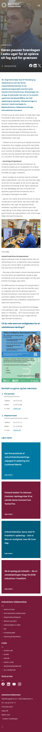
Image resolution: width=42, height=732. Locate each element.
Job (5, 629)
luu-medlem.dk (9, 670)
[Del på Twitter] (39, 66)
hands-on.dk (9, 662)
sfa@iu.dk (17, 430)
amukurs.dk (8, 651)
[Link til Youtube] (14, 685)
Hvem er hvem (9, 609)
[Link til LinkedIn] (8, 685)
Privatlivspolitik (9, 633)
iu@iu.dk (5, 711)
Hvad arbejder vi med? (12, 625)
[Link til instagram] (19, 685)
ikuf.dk (6, 654)
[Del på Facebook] (30, 66)
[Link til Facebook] (3, 685)
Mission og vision (10, 621)
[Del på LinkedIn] (35, 66)
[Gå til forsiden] (11, 7)
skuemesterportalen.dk (12, 666)
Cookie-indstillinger (10, 719)
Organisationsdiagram (12, 617)
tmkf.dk (6, 658)
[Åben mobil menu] (39, 5)
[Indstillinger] (2, 727)
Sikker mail (6, 715)
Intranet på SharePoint (12, 637)
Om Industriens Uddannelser (15, 613)
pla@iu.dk (17, 409)
